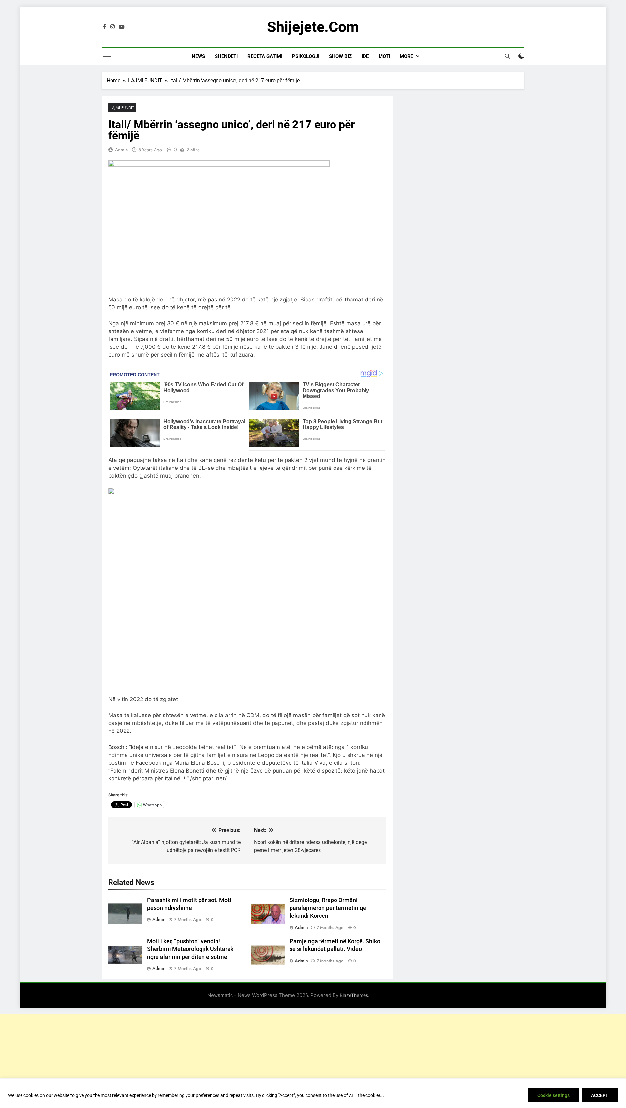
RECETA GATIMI (264, 56)
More (406, 56)
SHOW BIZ (340, 56)
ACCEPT (599, 1095)
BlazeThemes (354, 995)
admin (121, 149)
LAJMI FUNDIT (122, 107)
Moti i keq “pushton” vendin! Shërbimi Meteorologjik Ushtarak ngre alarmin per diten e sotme (190, 949)
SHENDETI (226, 56)
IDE (365, 56)
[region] (313, 1093)
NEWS (198, 56)
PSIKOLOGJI (305, 56)
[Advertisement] (313, 1059)
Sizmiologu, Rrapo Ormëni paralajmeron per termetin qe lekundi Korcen (328, 908)
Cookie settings (553, 1095)
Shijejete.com (313, 27)
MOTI (384, 56)
